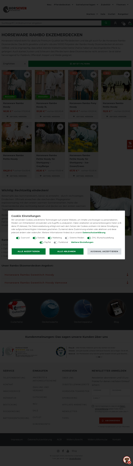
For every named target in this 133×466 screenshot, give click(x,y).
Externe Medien (77, 238)
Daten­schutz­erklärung (94, 232)
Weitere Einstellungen (82, 242)
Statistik (41, 238)
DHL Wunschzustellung (103, 238)
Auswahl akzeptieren (104, 251)
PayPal (47, 242)
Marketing (57, 238)
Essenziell (25, 238)
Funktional (63, 242)
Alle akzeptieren (29, 251)
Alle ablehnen (66, 251)
